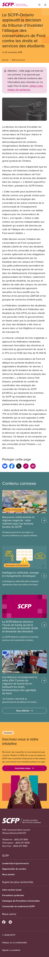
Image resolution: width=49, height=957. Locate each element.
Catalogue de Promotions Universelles (21, 900)
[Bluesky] (10, 921)
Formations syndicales (13, 895)
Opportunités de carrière (14, 868)
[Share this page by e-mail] (33, 466)
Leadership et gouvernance (15, 863)
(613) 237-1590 (21, 839)
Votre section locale (12, 889)
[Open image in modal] (24, 109)
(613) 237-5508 (23, 842)
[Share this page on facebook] (12, 466)
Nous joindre (8, 874)
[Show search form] (39, 5)
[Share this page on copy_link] (26, 466)
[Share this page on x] (19, 466)
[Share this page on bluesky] (4, 466)
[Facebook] (3, 921)
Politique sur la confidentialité (14, 942)
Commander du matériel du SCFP (18, 906)
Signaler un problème (11, 950)
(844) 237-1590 (20, 845)
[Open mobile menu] (45, 4)
